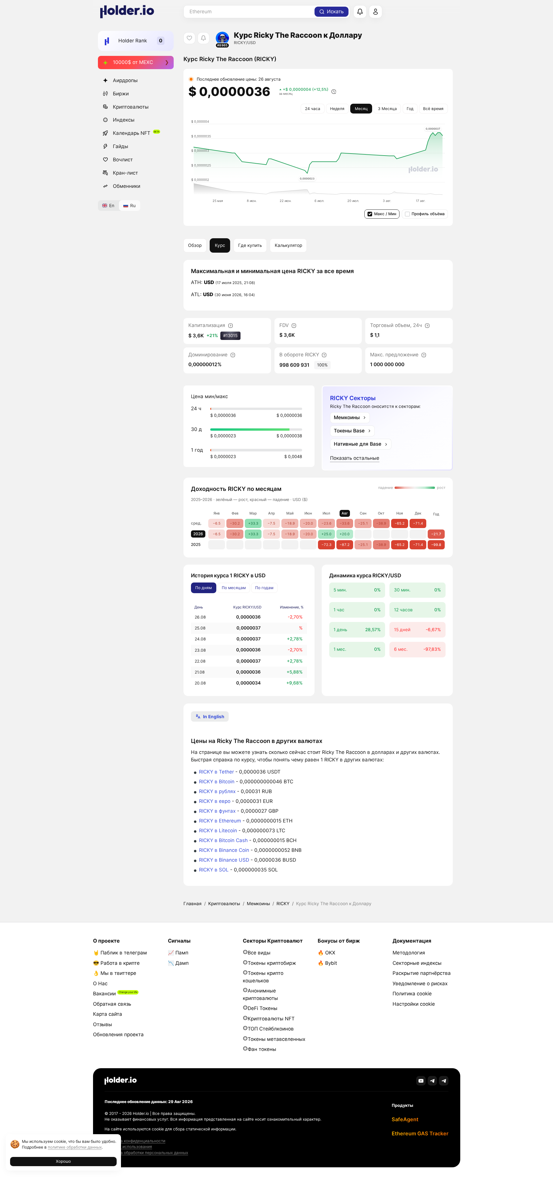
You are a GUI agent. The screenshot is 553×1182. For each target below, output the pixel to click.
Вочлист (123, 159)
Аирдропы (125, 80)
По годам (264, 587)
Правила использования (128, 1146)
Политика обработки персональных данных (146, 1152)
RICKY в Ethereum (220, 821)
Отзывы (102, 1024)
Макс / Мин (385, 213)
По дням (203, 587)
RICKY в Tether (216, 772)
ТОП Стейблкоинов (271, 1029)
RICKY (282, 903)
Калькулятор (288, 245)
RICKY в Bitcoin (216, 781)
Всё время (433, 108)
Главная (192, 903)
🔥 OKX (326, 953)
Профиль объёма (428, 213)
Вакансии (104, 993)
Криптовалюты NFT (271, 1019)
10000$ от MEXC (133, 62)
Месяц (361, 108)
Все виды (259, 953)
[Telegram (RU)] (443, 1080)
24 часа (312, 108)
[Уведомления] (360, 11)
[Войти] (375, 11)
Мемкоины (258, 903)
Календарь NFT (131, 133)
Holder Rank (132, 41)
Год (410, 108)
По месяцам (234, 587)
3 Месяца (387, 108)
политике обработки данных (75, 1147)
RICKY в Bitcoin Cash (223, 840)
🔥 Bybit (327, 963)
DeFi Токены (262, 1008)
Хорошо (63, 1161)
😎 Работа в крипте (116, 963)
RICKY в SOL (214, 870)
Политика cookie (412, 993)
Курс (220, 245)
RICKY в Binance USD (224, 860)
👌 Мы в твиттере (114, 973)
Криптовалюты (131, 107)
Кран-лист (125, 173)
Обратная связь (112, 1004)
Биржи (121, 94)
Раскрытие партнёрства (422, 973)
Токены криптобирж (272, 963)
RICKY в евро (214, 801)
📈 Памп (178, 953)
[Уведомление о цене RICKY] (203, 38)
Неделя (337, 108)
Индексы (124, 120)
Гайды (120, 146)
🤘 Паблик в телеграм (120, 953)
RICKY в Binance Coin (224, 850)
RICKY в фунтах (217, 811)
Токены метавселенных (276, 1039)
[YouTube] (421, 1080)
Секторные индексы (417, 963)
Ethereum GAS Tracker (420, 1133)
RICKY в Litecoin (218, 830)
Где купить (250, 245)
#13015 (230, 335)
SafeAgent (405, 1119)
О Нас (100, 983)
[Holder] (121, 1081)
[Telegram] (432, 1080)
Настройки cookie (414, 1004)
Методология (409, 953)
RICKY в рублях (217, 791)
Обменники (126, 186)
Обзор (195, 245)
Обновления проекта (118, 1034)
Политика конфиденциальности (135, 1140)
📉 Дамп (178, 963)
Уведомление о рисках (420, 983)
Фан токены (262, 1049)
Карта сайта (107, 1014)
